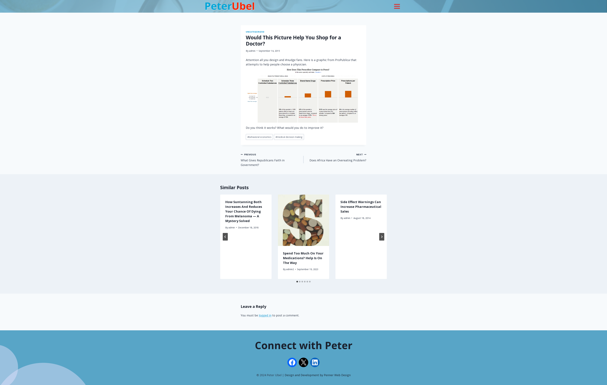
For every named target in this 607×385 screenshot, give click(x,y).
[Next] (381, 237)
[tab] (297, 281)
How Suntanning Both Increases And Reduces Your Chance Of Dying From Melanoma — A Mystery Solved (243, 211)
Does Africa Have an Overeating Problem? (338, 157)
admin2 (290, 269)
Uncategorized (255, 32)
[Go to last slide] (225, 237)
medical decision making (289, 136)
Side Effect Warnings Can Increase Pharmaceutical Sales (360, 207)
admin (252, 50)
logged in (265, 315)
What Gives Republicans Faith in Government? (263, 160)
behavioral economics (259, 136)
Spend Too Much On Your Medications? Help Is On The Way (303, 258)
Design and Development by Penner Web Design (318, 375)
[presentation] (303, 220)
